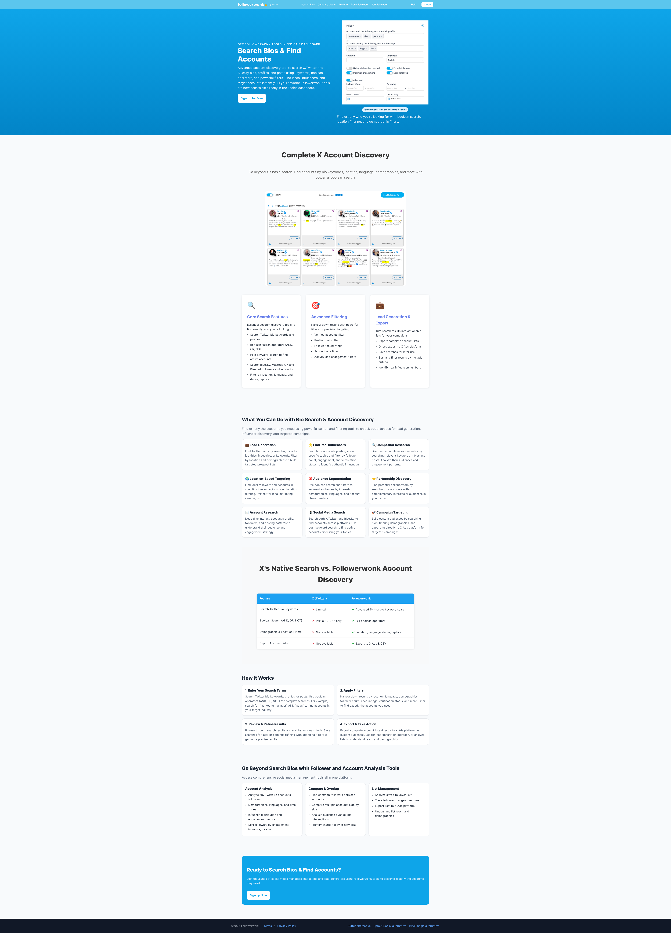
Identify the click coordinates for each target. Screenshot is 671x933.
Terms (268, 926)
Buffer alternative (359, 926)
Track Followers (360, 4)
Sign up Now (258, 895)
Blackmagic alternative (424, 926)
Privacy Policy (286, 926)
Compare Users (327, 4)
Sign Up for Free (252, 98)
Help (413, 4)
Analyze (343, 4)
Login (427, 4)
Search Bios (308, 4)
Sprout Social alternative (390, 926)
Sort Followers (379, 4)
